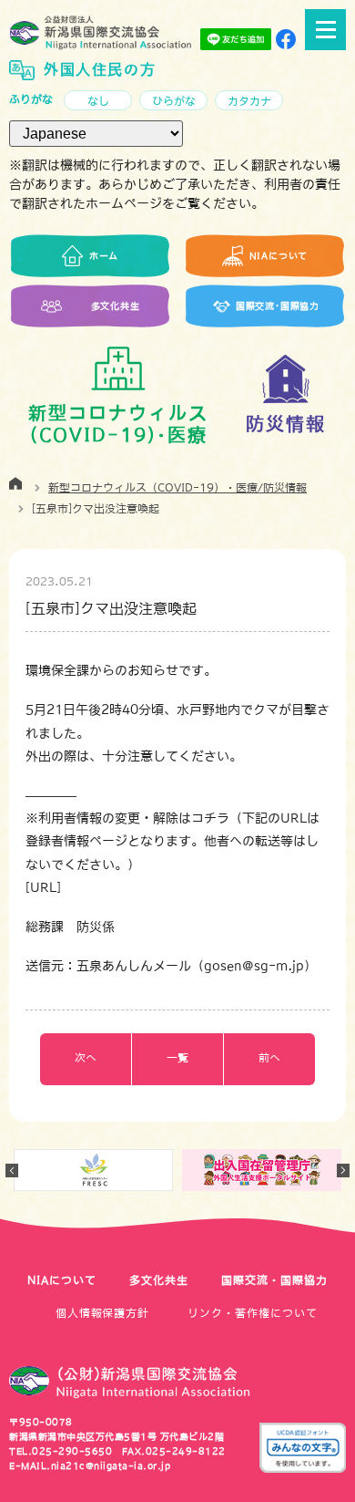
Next (343, 1170)
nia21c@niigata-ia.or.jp (111, 1465)
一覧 (177, 1057)
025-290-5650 (72, 1450)
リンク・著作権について (253, 1313)
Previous (11, 1170)
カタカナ (249, 101)
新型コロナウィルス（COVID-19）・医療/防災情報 (177, 487)
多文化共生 (158, 1280)
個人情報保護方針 (103, 1313)
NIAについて (61, 1280)
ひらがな (174, 101)
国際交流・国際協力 (274, 1280)
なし (98, 101)
